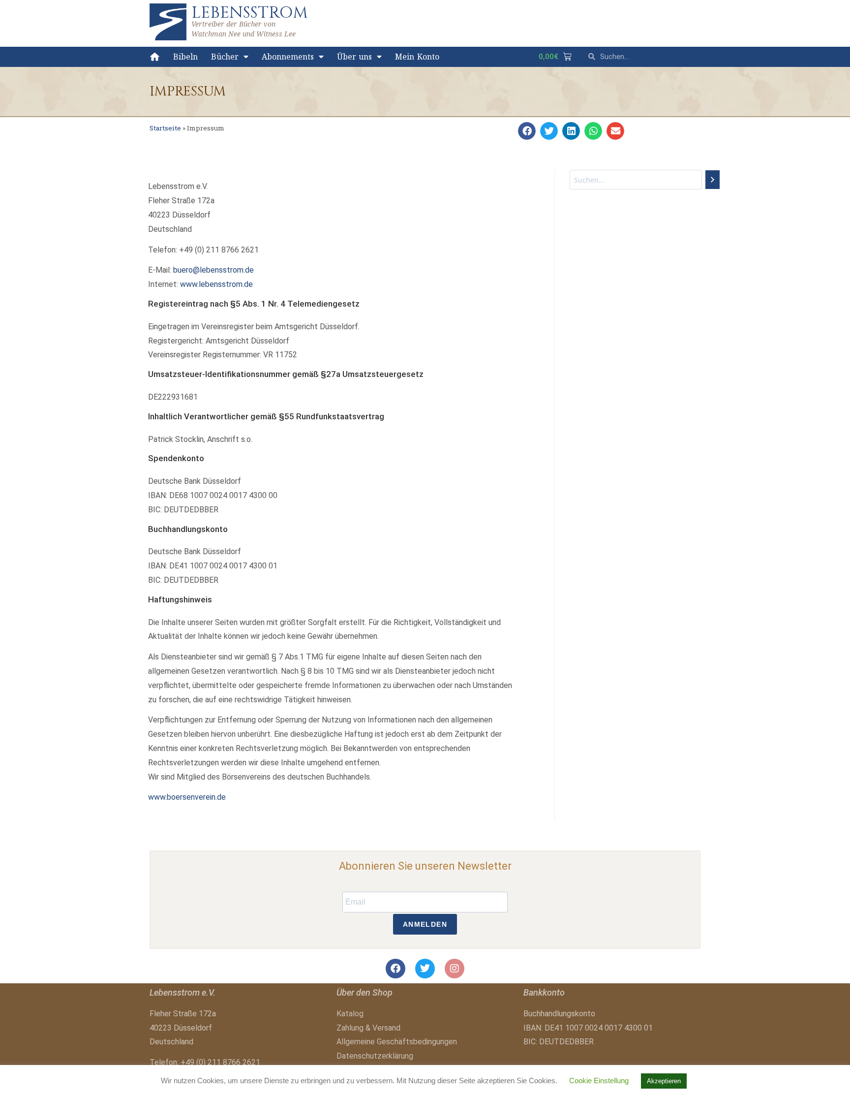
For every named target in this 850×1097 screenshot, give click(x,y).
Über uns (354, 56)
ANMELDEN (425, 924)
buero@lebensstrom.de (213, 270)
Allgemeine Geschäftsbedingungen (396, 1041)
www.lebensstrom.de (216, 284)
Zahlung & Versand (368, 1028)
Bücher (225, 56)
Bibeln (185, 56)
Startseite (165, 128)
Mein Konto (417, 56)
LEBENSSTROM (249, 13)
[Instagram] (454, 968)
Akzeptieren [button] (664, 1081)
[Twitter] (425, 968)
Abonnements (288, 56)
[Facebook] (395, 968)
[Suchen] (712, 179)
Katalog (350, 1013)
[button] (527, 131)
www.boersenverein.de (187, 797)
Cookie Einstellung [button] (599, 1080)
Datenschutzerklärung (374, 1056)
